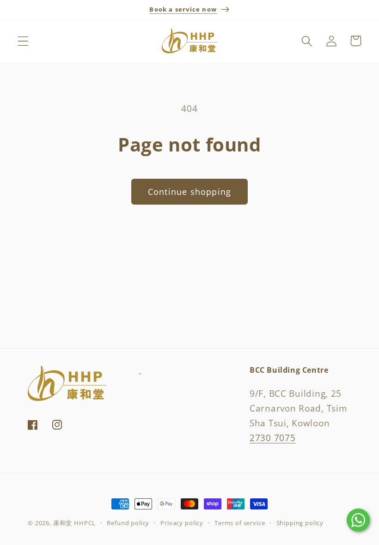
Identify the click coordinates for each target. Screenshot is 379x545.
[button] (23, 41)
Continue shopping (189, 191)
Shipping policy (300, 523)
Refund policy (128, 523)
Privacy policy (181, 523)
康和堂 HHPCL (74, 523)
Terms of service (239, 523)
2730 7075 (272, 437)
